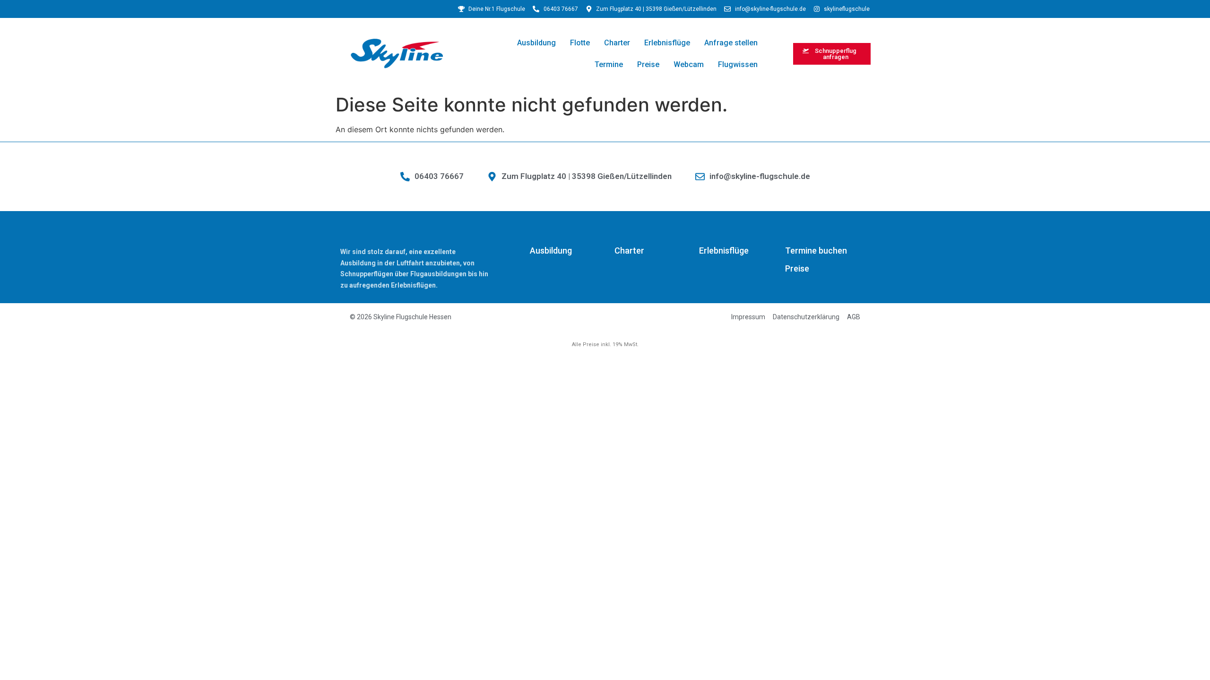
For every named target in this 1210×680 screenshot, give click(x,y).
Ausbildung (536, 42)
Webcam (689, 64)
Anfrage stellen (731, 42)
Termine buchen (816, 250)
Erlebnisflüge (667, 42)
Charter (617, 42)
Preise (648, 64)
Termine (609, 64)
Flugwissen (738, 64)
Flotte (580, 42)
